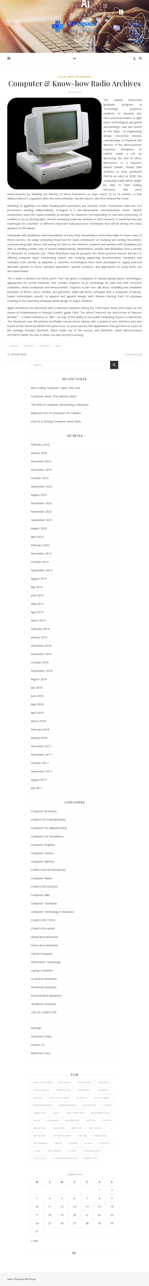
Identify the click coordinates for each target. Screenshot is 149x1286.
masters (59, 1128)
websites (91, 1158)
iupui (37, 1120)
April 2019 (37, 612)
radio (58, 345)
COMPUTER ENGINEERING (48, 819)
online (82, 1135)
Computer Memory (43, 861)
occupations (62, 1135)
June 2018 (37, 696)
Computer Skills (40, 895)
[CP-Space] (74, 26)
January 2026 (39, 453)
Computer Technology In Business (52, 911)
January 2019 (39, 637)
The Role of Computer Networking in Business (60, 404)
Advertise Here (40, 1053)
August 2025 (39, 495)
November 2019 (41, 553)
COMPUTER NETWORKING (48, 870)
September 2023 (41, 520)
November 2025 (41, 469)
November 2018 (41, 654)
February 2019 (40, 629)
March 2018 (38, 721)
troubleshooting (65, 1158)
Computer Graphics (43, 844)
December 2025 (41, 461)
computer (29, 345)
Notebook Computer (44, 987)
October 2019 (40, 562)
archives (14, 345)
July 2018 (36, 687)
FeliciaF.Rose (19, 354)
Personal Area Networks (46, 995)
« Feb (34, 1241)
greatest (40, 1112)
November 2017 (41, 754)
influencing (75, 1112)
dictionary (102, 1097)
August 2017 (39, 779)
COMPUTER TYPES (43, 920)
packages (100, 1135)
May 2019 (37, 603)
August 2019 (39, 578)
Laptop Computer (42, 970)
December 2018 (41, 645)
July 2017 (36, 788)
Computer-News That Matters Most (53, 396)
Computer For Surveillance (47, 836)
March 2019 (38, 620)
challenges (41, 1090)
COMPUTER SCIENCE (44, 886)
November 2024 (41, 503)
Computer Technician (44, 903)
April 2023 (37, 536)
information (100, 1112)
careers (103, 1082)
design (38, 1097)
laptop (91, 1120)
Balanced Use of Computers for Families (56, 413)
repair (73, 1143)
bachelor (84, 1082)
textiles (39, 1158)
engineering (67, 1105)
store (72, 1150)
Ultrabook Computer (44, 1004)
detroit (82, 1097)
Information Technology (46, 962)
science (104, 1143)
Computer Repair (41, 878)
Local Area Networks (74, 76)
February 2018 (40, 729)
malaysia (39, 1128)
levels (107, 1120)
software (54, 1150)
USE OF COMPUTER (43, 1012)
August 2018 (39, 679)
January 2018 (39, 738)
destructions (60, 1097)
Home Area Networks (44, 945)
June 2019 (37, 595)
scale (88, 1143)
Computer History (42, 853)
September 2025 (41, 486)
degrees (103, 1090)
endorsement (43, 1105)
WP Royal (30, 1279)
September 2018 (41, 671)
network (39, 1135)
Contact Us (38, 1044)
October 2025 (40, 478)
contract (84, 1090)
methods (95, 1128)
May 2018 (37, 704)
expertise (89, 1105)
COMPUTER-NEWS (43, 928)
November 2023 (41, 511)
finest (107, 1105)
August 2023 (39, 528)
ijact (57, 1112)
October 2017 (40, 763)
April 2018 (37, 712)
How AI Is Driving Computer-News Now (56, 421)
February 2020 (40, 545)
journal (53, 1120)
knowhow (44, 345)
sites (37, 1150)
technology (92, 1150)
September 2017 (41, 771)
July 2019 (36, 587)
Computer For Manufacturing (49, 828)
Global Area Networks (44, 937)
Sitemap (36, 1028)
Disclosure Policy (41, 1036)
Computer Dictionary (44, 811)
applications (42, 1082)
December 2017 (41, 746)
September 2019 (41, 570)
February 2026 (40, 444)
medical (77, 1128)
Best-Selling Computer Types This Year (55, 388)
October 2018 (40, 662)
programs (40, 1143)
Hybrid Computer (42, 953)
